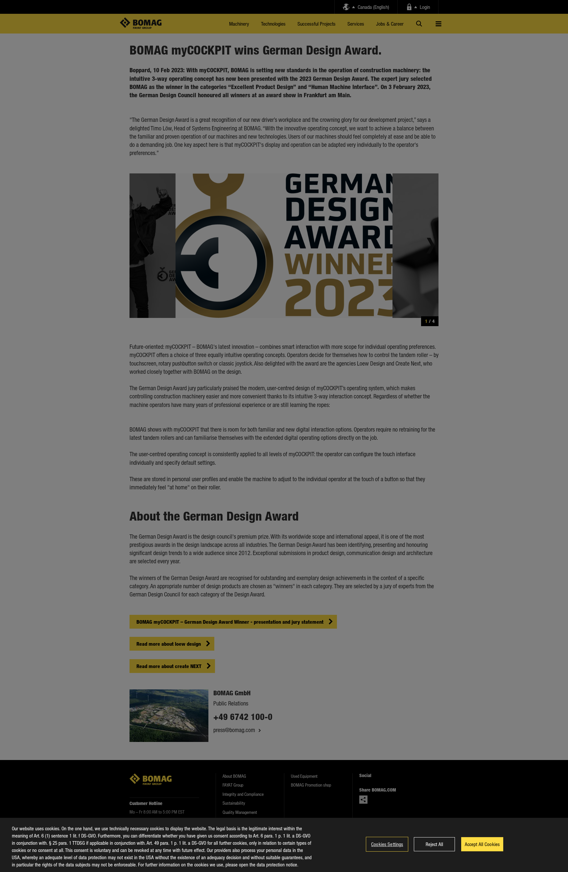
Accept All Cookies (482, 844)
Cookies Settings (387, 844)
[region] (284, 845)
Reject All (434, 844)
